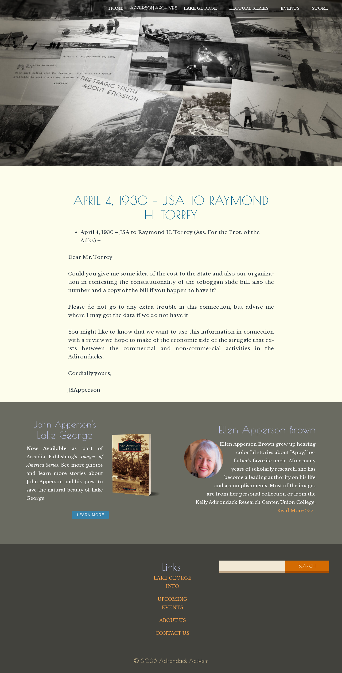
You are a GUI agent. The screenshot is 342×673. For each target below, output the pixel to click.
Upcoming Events (172, 603)
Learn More (90, 515)
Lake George (200, 8)
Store (320, 8)
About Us (172, 620)
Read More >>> (295, 510)
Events (290, 8)
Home (115, 8)
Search (307, 566)
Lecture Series (249, 8)
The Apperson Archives (153, 7)
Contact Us (172, 633)
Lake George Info (172, 582)
